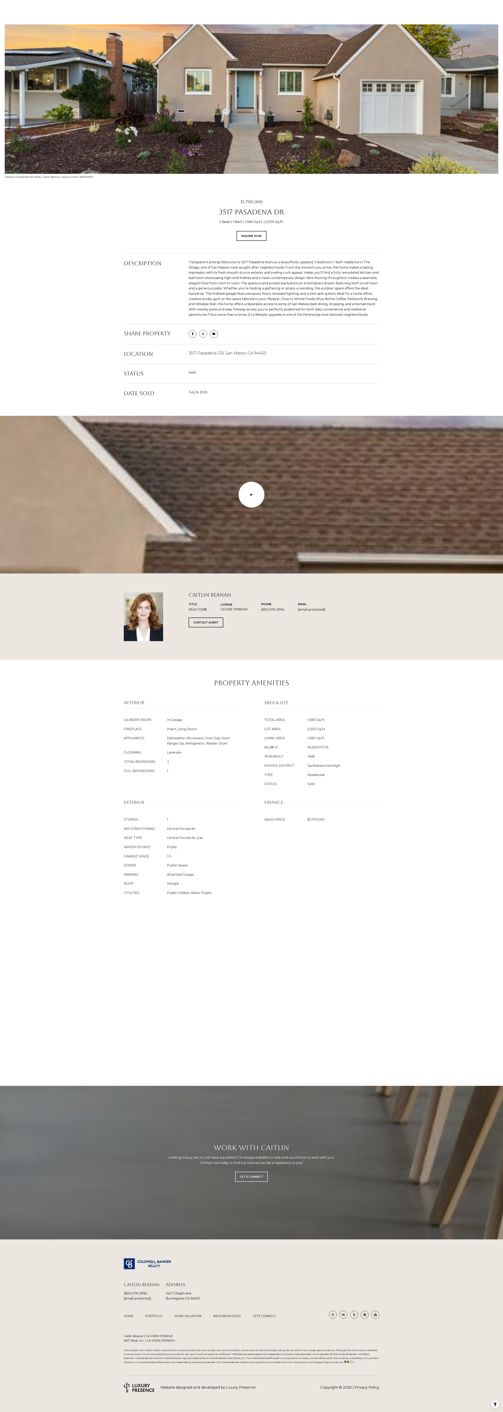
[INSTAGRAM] (333, 1315)
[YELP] (354, 1315)
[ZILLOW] (375, 1315)
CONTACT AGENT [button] (205, 622)
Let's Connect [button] (251, 1176)
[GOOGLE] (365, 1315)
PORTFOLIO (153, 1316)
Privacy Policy (367, 1387)
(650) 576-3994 (272, 609)
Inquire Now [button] (251, 236)
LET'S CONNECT (264, 1316)
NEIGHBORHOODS (227, 1316)
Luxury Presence (241, 1387)
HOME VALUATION (187, 1316)
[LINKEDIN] (343, 1315)
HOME (128, 1316)
